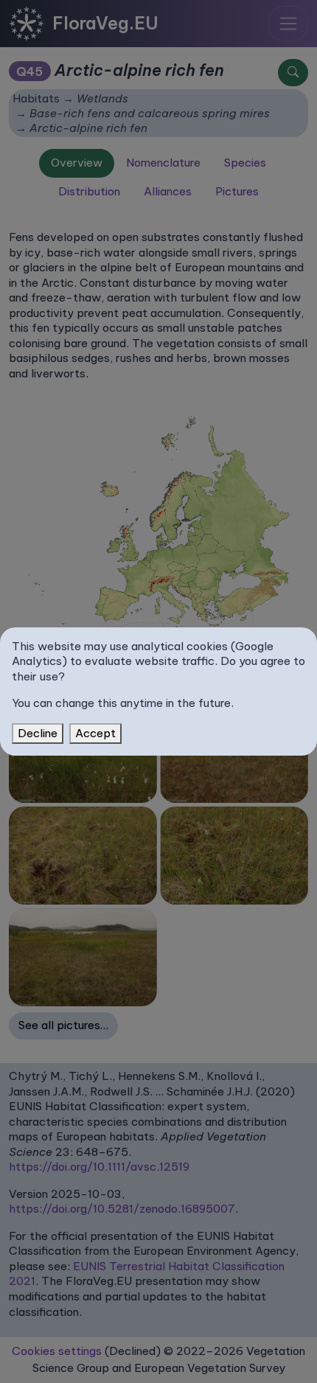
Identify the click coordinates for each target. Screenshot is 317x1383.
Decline (38, 733)
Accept (95, 733)
